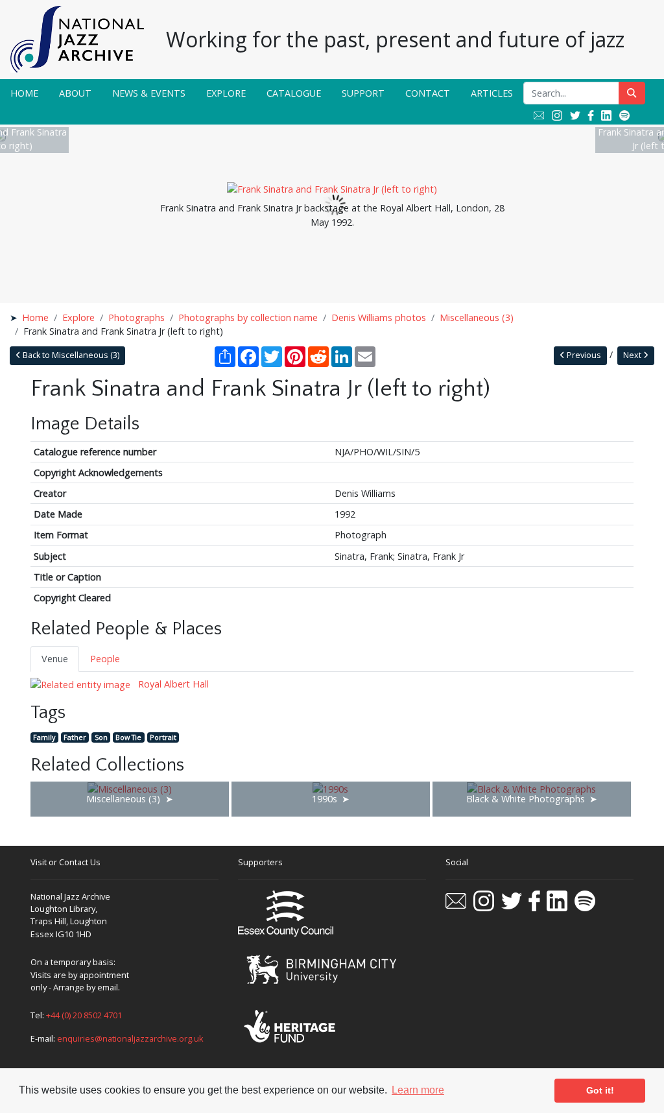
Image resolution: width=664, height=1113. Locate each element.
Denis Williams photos (378, 317)
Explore (226, 93)
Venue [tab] (55, 658)
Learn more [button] (418, 1089)
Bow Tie (128, 737)
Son (101, 737)
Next (633, 355)
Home (24, 93)
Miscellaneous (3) (477, 317)
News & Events (148, 93)
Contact (427, 93)
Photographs (136, 317)
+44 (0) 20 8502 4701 (84, 1015)
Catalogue (294, 93)
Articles (492, 93)
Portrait (163, 737)
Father (75, 737)
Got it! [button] (600, 1090)
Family (44, 737)
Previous (583, 355)
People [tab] (105, 658)
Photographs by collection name (248, 317)
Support (363, 93)
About (75, 93)
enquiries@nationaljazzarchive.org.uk (130, 1038)
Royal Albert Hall (172, 684)
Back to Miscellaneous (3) (70, 355)
